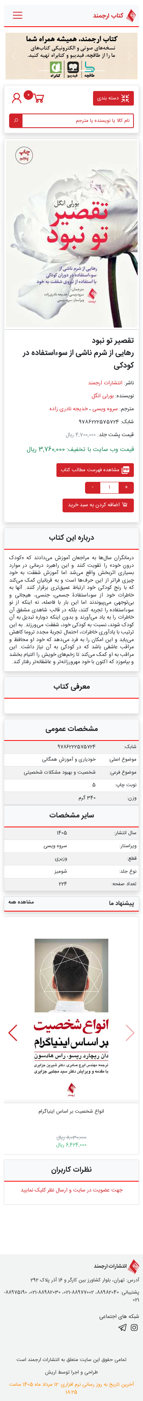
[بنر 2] (71, 70)
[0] (38, 102)
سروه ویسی (105, 409)
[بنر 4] (44, 70)
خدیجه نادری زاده (69, 409)
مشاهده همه (21, 902)
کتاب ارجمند (109, 16)
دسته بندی (108, 98)
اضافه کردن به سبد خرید (94, 505)
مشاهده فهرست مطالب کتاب (95, 470)
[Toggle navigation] (18, 16)
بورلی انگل (103, 396)
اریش (50, 1372)
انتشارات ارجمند (105, 383)
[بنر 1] (99, 70)
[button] (13, 1033)
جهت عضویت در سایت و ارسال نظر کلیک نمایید (71, 1190)
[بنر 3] (58, 70)
